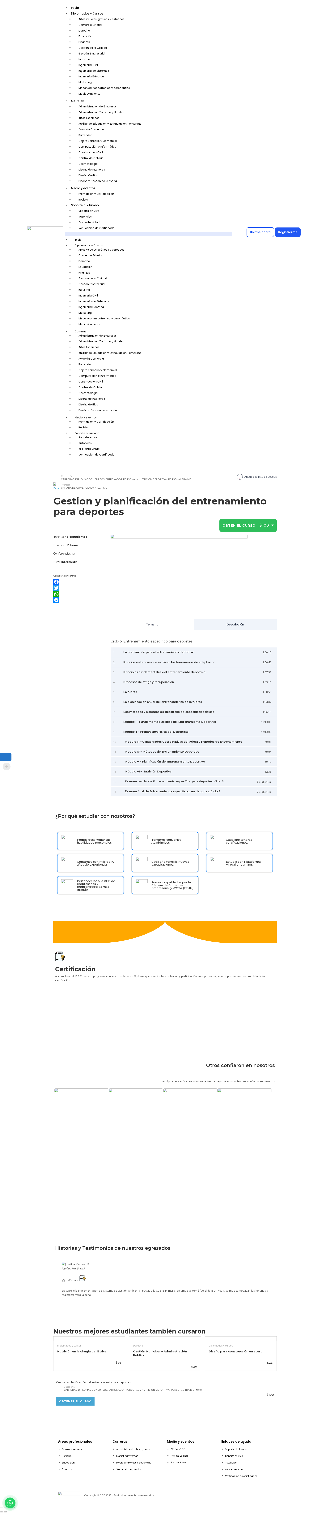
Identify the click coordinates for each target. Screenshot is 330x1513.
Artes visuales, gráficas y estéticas (101, 19)
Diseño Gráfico (88, 175)
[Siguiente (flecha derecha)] (5, 1511)
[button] (148, 234)
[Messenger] (79, 600)
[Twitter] (79, 588)
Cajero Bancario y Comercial (97, 141)
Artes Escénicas (88, 118)
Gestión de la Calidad (92, 48)
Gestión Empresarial (91, 53)
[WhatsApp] (79, 594)
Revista (83, 199)
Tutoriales (85, 216)
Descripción (235, 624)
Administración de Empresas (97, 106)
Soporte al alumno (85, 205)
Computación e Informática (97, 147)
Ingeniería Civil (88, 65)
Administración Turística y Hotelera (101, 112)
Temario (152, 624)
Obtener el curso (75, 1401)
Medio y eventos (83, 188)
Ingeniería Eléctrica (91, 76)
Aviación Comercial (91, 129)
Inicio (75, 8)
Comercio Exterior (90, 25)
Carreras (77, 101)
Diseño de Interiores (91, 169)
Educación (85, 36)
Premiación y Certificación (96, 194)
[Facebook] (79, 582)
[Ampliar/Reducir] (1, 1507)
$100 (264, 525)
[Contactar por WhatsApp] (10, 1503)
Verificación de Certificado (96, 228)
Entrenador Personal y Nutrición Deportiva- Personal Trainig (149, 479)
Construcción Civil (90, 152)
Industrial (84, 59)
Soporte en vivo (88, 211)
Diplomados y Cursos (87, 13)
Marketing (85, 82)
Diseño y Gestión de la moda (97, 181)
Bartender (85, 135)
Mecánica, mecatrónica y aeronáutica (104, 88)
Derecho (84, 30)
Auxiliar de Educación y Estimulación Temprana (110, 124)
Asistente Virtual (89, 222)
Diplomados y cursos (89, 479)
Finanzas (84, 42)
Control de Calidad (91, 158)
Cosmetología (88, 164)
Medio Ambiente (89, 94)
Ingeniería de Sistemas (93, 71)
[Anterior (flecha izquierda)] (1, 1511)
